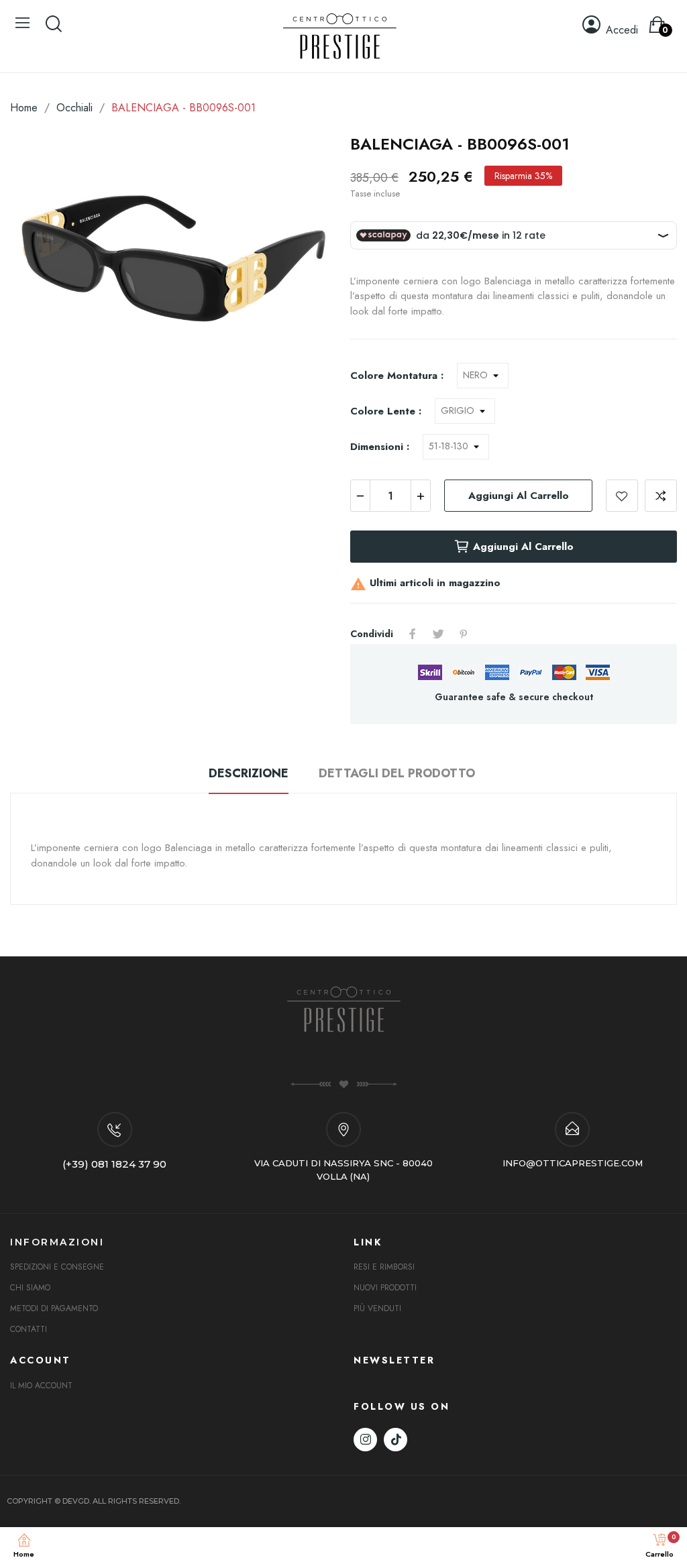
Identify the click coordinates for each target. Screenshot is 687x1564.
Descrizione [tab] (248, 773)
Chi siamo (30, 1288)
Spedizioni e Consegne (57, 1267)
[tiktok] (395, 1439)
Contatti (28, 1329)
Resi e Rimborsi (384, 1267)
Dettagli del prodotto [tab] (397, 773)
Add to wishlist (622, 496)
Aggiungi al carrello (518, 495)
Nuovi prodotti (385, 1288)
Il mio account (41, 1386)
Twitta (438, 634)
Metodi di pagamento (54, 1308)
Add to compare (661, 496)
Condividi (412, 634)
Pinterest (463, 634)
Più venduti (377, 1308)
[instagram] (365, 1439)
